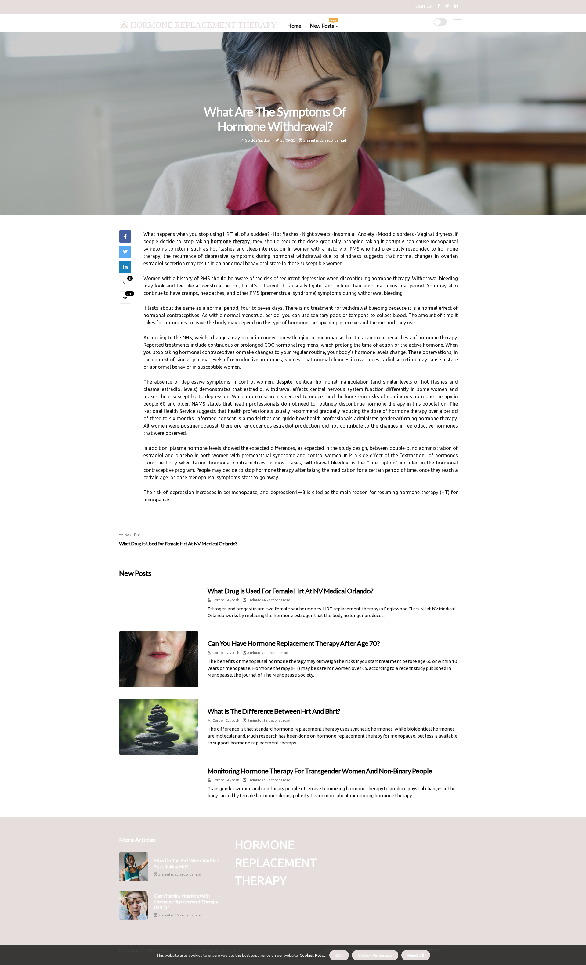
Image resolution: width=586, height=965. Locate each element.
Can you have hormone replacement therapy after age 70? (294, 643)
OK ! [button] (339, 955)
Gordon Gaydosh (258, 140)
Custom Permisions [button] (375, 955)
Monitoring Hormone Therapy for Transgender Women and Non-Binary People (320, 771)
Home (294, 26)
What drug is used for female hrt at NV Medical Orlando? (291, 591)
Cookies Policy (312, 955)
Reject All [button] (415, 955)
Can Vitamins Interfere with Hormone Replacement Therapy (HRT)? (186, 901)
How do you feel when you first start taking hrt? (186, 863)
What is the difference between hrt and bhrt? (274, 711)
